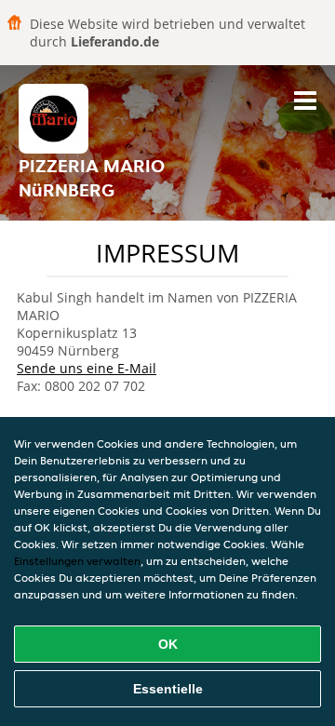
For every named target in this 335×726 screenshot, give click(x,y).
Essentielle (168, 688)
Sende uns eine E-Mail (86, 368)
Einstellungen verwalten (77, 561)
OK (168, 644)
